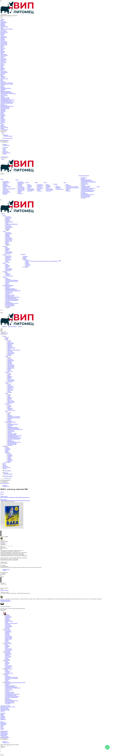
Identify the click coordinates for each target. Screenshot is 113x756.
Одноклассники (6, 145)
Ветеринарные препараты (13, 424)
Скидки (2, 727)
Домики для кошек (4, 707)
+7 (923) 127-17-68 (4, 129)
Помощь (2, 728)
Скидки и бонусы (4, 734)
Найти (2, 747)
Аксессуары (27, 500)
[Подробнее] (0, 595)
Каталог (6, 338)
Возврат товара (3, 735)
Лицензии (2, 718)
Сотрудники (2, 717)
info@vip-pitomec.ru (5, 140)
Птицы (9, 395)
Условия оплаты (3, 732)
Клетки (10, 500)
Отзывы (4, 570)
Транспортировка (21, 500)
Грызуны (9, 374)
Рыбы (9, 413)
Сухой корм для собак (4, 709)
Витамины (7, 500)
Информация (3, 719)
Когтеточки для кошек (4, 708)
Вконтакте (5, 144)
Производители (3, 723)
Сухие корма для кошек (5, 705)
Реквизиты (10, 454)
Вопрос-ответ (3, 722)
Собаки (9, 358)
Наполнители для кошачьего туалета (7, 706)
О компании (7, 448)
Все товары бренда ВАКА (5, 601)
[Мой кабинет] (1, 311)
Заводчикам (2, 724)
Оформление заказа (4, 731)
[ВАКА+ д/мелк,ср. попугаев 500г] (11, 528)
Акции (1, 725)
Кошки (9, 341)
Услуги (1, 726)
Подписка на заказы (4, 590)
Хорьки (9, 384)
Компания (2, 710)
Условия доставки (4, 733)
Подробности (3, 543)
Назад (7, 337)
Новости (2, 714)
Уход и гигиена (15, 500)
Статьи (1, 721)
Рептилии (9, 406)
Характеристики (6, 569)
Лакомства (2, 500)
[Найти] (1, 18)
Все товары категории (4, 599)
